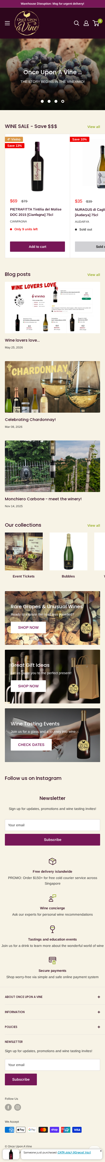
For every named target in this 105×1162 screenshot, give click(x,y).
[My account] (86, 23)
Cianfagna (18, 221)
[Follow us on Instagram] (17, 1107)
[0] (96, 23)
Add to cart (37, 247)
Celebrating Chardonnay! (30, 419)
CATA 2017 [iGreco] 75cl (74, 1152)
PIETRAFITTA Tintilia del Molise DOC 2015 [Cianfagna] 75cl (36, 212)
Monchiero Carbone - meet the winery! (43, 499)
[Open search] (76, 23)
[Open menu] (7, 23)
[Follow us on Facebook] (8, 1107)
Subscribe (52, 839)
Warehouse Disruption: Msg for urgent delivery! (52, 3)
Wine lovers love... (22, 340)
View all (93, 127)
